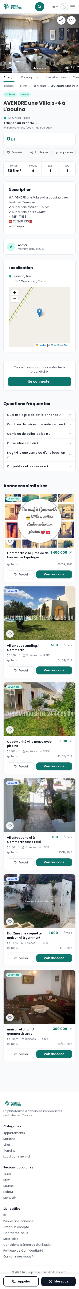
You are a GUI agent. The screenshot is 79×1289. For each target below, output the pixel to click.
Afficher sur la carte (18, 123)
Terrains (9, 1150)
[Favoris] (71, 20)
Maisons (9, 1139)
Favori (23, 574)
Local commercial (16, 1156)
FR (53, 7)
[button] (39, 312)
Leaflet (42, 345)
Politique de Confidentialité (23, 1250)
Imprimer (66, 152)
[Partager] (61, 20)
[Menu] (72, 7)
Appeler (24, 1281)
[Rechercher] (39, 6)
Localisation (56, 77)
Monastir (9, 1198)
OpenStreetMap (60, 345)
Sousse (8, 1186)
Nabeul (8, 1192)
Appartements (14, 1133)
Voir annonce (54, 574)
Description (30, 77)
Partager (41, 152)
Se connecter (39, 381)
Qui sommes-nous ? (18, 1256)
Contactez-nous (15, 1233)
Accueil (8, 86)
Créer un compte (16, 1227)
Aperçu (9, 77)
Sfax (6, 1180)
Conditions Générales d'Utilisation (27, 1245)
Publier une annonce (18, 1221)
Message (61, 1281)
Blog (6, 1215)
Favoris (17, 152)
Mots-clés (10, 1239)
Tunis (23, 86)
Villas (7, 1145)
